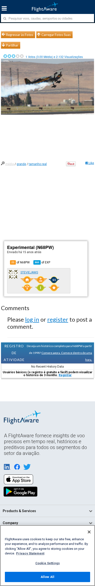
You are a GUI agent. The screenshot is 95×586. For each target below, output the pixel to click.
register (57, 319)
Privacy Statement (30, 553)
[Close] (89, 532)
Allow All (47, 577)
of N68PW (20, 262)
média (9, 164)
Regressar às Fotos (19, 35)
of (42, 262)
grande (21, 164)
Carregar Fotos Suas (56, 35)
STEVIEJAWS (29, 272)
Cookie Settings (47, 563)
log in (32, 319)
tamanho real (38, 164)
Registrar (65, 375)
